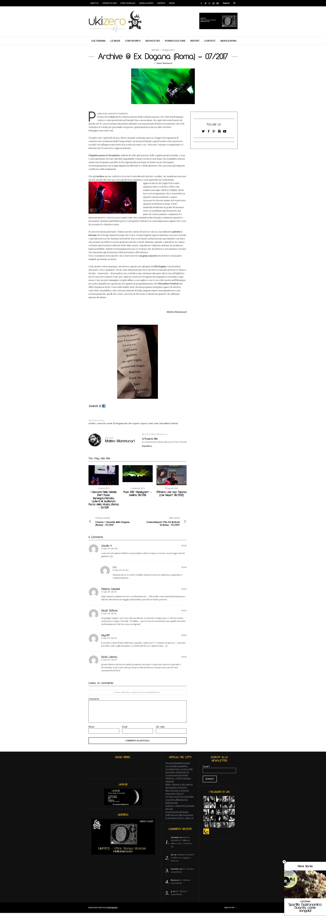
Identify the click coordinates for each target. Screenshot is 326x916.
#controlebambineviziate (177, 763)
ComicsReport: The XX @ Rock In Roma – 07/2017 (163, 521)
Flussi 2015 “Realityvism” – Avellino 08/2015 (137, 493)
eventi (109, 423)
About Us (94, 3)
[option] (104, 487)
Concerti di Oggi (109, 3)
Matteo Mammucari (164, 63)
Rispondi (184, 545)
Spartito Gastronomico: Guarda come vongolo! (305, 907)
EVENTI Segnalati (127, 3)
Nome (91, 726)
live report (134, 423)
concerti (101, 423)
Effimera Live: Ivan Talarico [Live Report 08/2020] (172, 493)
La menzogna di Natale (176, 775)
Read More (147, 446)
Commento (94, 698)
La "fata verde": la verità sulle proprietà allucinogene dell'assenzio (179, 799)
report (143, 423)
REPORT (155, 50)
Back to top (230, 907)
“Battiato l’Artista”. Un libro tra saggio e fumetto (183, 857)
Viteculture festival (168, 423)
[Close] (284, 862)
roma (150, 423)
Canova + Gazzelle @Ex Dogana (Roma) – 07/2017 (112, 521)
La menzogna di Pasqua (177, 812)
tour (156, 423)
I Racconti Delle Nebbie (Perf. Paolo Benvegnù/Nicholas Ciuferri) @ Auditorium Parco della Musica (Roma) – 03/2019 (104, 499)
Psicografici (112, 907)
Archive (92, 423)
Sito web (160, 726)
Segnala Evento (146, 3)
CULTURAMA (305, 901)
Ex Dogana (118, 423)
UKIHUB (172, 3)
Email (124, 726)
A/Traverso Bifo (150, 438)
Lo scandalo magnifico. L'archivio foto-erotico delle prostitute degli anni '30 (179, 769)
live (126, 423)
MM (115, 567)
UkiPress (161, 3)
